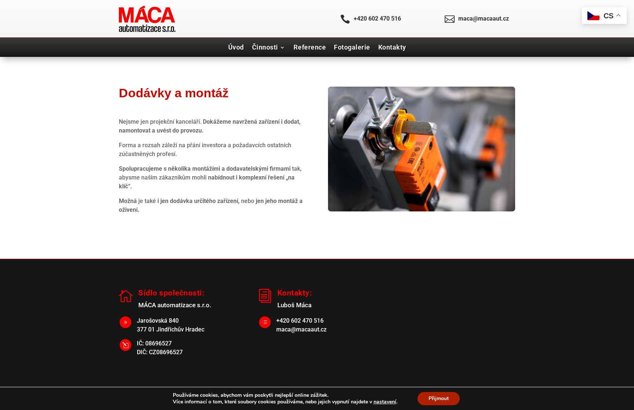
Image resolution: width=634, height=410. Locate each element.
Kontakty (392, 47)
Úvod (236, 47)
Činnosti (265, 47)
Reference (310, 47)
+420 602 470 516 (377, 18)
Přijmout (439, 398)
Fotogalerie (352, 47)
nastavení (385, 402)
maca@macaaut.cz (483, 18)
